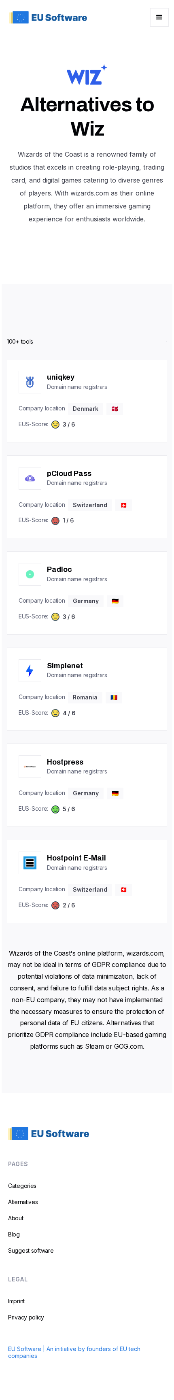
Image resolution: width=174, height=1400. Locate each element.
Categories (22, 1185)
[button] (159, 17)
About (15, 1218)
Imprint (16, 1301)
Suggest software (31, 1250)
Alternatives (23, 1201)
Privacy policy (26, 1317)
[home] (46, 17)
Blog (14, 1234)
